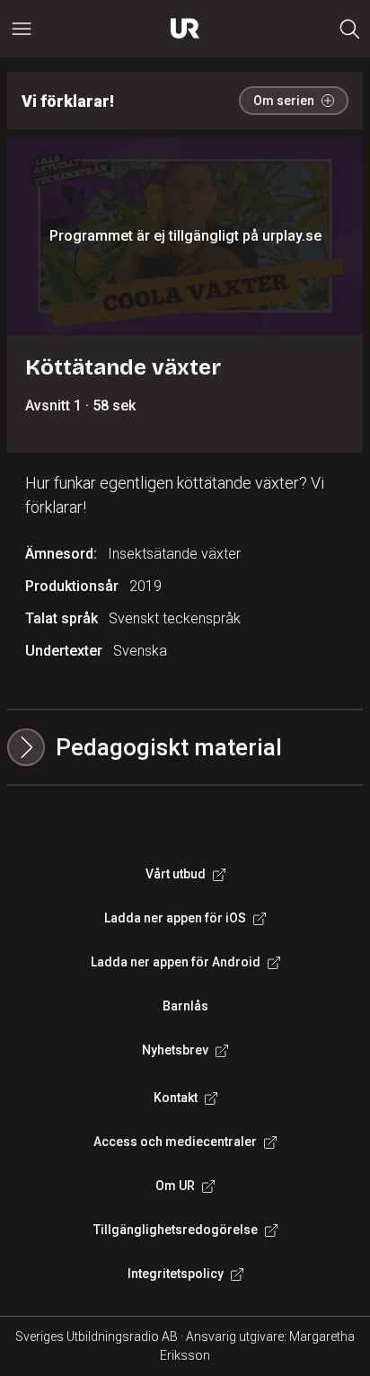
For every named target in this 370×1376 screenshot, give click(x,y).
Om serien (283, 100)
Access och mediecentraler (175, 1141)
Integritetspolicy (176, 1273)
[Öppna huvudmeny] (21, 29)
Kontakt (176, 1097)
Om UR (175, 1185)
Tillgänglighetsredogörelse (175, 1229)
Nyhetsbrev (175, 1050)
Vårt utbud (175, 874)
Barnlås (185, 1006)
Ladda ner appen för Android (175, 962)
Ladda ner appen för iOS (175, 918)
